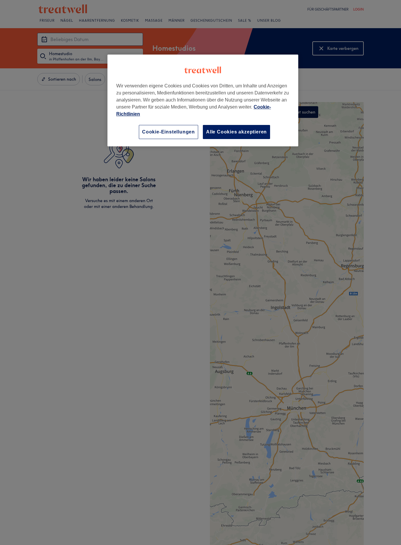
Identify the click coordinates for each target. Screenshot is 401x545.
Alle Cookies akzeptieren (236, 131)
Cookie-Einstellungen (168, 131)
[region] (202, 100)
